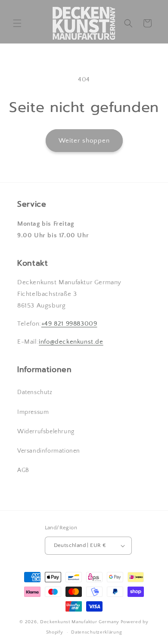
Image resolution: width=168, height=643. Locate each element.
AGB (23, 470)
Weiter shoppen (84, 140)
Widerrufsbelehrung (46, 431)
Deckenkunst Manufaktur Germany (79, 621)
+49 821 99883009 (69, 323)
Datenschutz (35, 392)
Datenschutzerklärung (96, 632)
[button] (17, 23)
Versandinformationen (48, 450)
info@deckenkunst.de (71, 341)
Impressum (33, 412)
